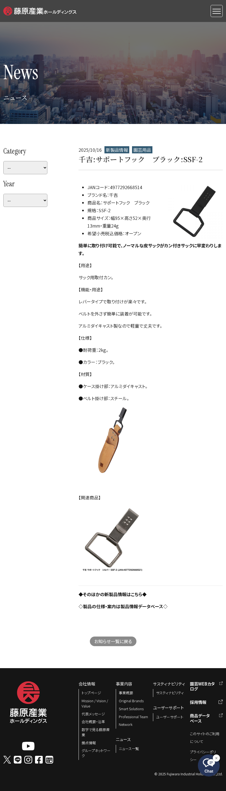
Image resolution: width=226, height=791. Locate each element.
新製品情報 (117, 149)
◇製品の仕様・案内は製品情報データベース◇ (123, 606)
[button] (39, 10)
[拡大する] (139, 413)
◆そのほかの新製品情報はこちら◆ (113, 594)
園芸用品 (142, 149)
